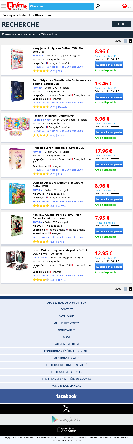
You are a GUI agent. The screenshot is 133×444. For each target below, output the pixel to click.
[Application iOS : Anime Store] (66, 430)
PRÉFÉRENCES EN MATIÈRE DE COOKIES (66, 379)
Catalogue (9, 15)
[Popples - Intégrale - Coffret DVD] (17, 126)
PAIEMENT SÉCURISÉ (66, 344)
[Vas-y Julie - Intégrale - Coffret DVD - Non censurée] (17, 59)
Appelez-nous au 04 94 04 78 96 (66, 302)
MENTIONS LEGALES (66, 358)
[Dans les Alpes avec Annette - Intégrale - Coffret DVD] (17, 193)
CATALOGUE (66, 316)
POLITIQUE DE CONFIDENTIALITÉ (66, 365)
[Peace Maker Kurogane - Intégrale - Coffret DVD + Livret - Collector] (17, 261)
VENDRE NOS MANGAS (66, 386)
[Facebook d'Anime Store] (66, 396)
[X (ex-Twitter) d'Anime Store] (66, 408)
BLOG (66, 337)
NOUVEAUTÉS (66, 330)
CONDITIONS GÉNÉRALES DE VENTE (66, 351)
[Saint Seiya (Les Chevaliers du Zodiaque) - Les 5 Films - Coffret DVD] (17, 91)
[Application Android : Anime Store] (66, 419)
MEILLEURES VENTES (66, 323)
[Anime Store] (17, 6)
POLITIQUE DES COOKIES (66, 372)
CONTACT (66, 309)
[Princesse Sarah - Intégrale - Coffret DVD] (17, 159)
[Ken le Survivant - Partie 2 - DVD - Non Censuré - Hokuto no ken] (17, 226)
